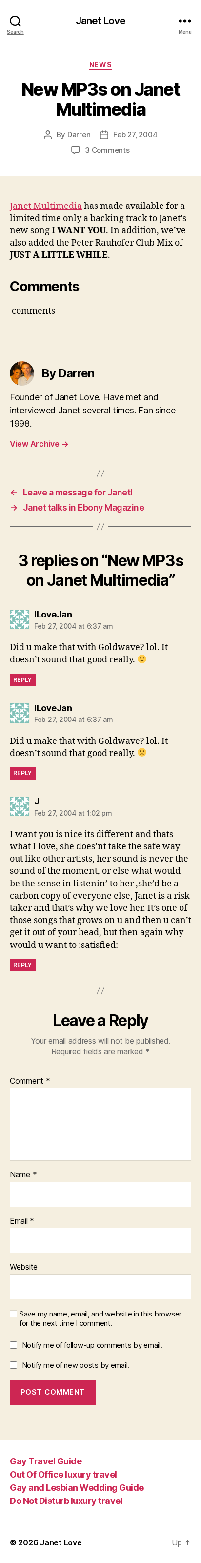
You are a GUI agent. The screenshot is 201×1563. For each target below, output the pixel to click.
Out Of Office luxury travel (63, 1474)
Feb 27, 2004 (135, 134)
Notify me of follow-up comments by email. (92, 1345)
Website (24, 1267)
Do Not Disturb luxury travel (66, 1501)
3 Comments (107, 150)
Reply (22, 679)
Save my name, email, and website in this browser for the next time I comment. (100, 1319)
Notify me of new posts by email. (75, 1365)
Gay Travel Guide (45, 1461)
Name (23, 1175)
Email (22, 1221)
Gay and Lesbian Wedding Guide (77, 1487)
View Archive (39, 444)
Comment (30, 1081)
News (100, 65)
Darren (78, 134)
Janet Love (100, 21)
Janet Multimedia (46, 206)
